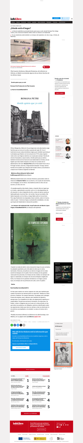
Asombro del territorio (58, 154)
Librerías (20, 321)
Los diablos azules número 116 (43, 321)
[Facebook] (59, 425)
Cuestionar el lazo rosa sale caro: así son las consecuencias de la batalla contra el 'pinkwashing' (18, 406)
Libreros (25, 321)
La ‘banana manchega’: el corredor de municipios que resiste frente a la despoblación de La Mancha (17, 393)
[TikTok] (60, 427)
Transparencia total (65, 19)
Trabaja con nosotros (32, 434)
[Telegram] (65, 425)
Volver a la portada (30, 413)
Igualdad (34, 22)
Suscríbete (56, 18)
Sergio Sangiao (14, 388)
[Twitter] (63, 425)
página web (37, 316)
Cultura (29, 22)
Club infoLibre (62, 22)
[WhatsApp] (57, 425)
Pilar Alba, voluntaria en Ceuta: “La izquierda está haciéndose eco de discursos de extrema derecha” (17, 400)
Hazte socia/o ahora (21, 347)
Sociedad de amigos (40, 434)
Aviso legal (47, 434)
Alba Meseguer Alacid (15, 401)
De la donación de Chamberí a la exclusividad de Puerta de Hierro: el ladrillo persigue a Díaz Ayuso (18, 380)
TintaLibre (55, 22)
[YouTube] (57, 427)
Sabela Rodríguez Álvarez (16, 408)
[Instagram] (67, 425)
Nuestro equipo (24, 434)
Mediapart (49, 22)
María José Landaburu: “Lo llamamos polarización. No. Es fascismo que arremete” (58, 269)
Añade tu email (59, 213)
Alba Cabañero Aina (15, 395)
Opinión (18, 22)
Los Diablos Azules (14, 321)
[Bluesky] (61, 425)
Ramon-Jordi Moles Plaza (37, 387)
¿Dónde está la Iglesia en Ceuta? (39, 386)
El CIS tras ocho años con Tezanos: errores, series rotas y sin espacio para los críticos (17, 386)
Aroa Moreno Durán (59, 156)
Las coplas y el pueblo (59, 140)
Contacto (19, 434)
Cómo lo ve (57, 263)
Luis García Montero (59, 141)
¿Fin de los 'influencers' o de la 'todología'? (59, 148)
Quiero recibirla (59, 93)
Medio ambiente (41, 22)
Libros (29, 321)
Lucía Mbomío (58, 150)
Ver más (56, 339)
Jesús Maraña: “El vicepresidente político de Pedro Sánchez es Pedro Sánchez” (58, 276)
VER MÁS (69, 281)
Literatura (34, 321)
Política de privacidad (53, 434)
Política (13, 22)
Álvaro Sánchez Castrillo (15, 382)
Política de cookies (62, 434)
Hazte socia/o (41, 429)
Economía (23, 22)
